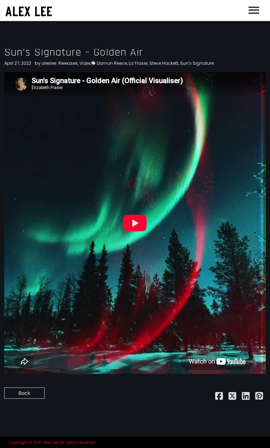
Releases (68, 63)
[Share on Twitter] (232, 397)
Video (85, 63)
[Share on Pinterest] (259, 397)
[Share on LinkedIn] (245, 397)
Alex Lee (28, 10)
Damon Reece (112, 63)
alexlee (48, 63)
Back (24, 393)
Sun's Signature (197, 63)
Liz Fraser (138, 63)
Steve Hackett (163, 63)
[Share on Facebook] (219, 397)
